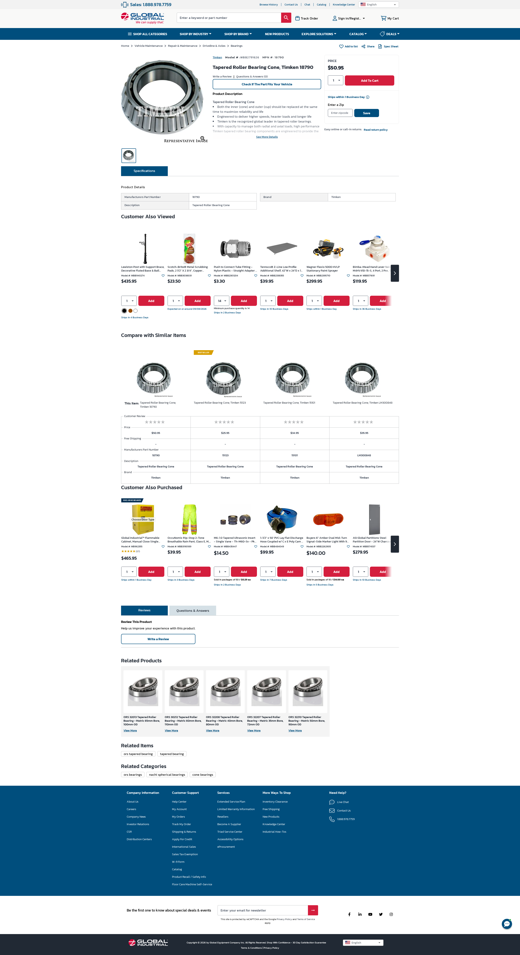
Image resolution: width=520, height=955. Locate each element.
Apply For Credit (182, 839)
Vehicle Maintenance (148, 45)
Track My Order (181, 824)
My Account (179, 809)
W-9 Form (178, 862)
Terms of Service (306, 919)
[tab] (144, 171)
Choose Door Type (142, 519)
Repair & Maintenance (182, 45)
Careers (131, 809)
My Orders (178, 817)
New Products (271, 817)
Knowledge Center (344, 5)
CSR (129, 832)
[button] (379, 5)
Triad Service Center (229, 832)
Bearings (237, 45)
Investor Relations (138, 824)
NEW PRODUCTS (277, 34)
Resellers (222, 817)
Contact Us (291, 5)
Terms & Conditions (252, 948)
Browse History (269, 5)
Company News (136, 817)
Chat (307, 5)
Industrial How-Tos (274, 832)
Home (125, 45)
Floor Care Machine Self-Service (192, 884)
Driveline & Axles (214, 45)
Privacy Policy (284, 919)
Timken (217, 57)
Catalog (321, 5)
